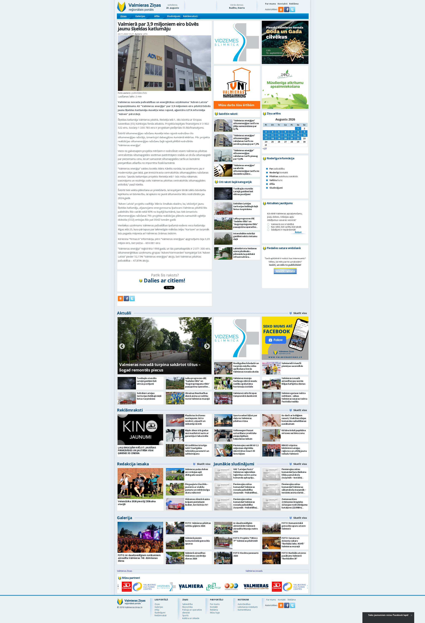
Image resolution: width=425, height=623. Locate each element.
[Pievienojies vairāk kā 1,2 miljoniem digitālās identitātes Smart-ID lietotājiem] (223, 450)
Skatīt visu (300, 313)
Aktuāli (124, 313)
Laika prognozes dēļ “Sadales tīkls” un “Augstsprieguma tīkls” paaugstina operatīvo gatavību (245, 224)
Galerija (124, 517)
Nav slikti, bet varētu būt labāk (286, 226)
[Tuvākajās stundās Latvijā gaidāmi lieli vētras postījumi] (223, 193)
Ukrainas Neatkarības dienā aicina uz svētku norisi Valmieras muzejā (197, 396)
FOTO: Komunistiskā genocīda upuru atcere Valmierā (294, 525)
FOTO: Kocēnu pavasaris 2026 (245, 554)
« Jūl (265, 148)
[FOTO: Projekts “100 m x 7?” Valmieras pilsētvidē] (223, 543)
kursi (275, 180)
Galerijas (140, 16)
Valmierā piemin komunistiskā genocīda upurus (197, 540)
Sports (185, 615)
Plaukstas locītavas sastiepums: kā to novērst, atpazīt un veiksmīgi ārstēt (195, 419)
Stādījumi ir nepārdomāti (283, 229)
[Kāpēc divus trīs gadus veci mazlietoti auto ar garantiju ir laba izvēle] (175, 435)
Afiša (157, 16)
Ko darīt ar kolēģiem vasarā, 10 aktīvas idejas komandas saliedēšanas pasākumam (294, 419)
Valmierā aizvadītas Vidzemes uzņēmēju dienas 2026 (195, 555)
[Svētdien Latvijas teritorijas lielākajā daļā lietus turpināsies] (223, 208)
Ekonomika (187, 607)
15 (298, 135)
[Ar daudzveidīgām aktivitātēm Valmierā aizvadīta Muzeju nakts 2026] (223, 528)
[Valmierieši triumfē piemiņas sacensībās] (271, 368)
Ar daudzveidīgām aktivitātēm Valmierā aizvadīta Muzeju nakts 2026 (245, 527)
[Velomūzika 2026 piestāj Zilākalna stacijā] (140, 483)
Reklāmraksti (190, 16)
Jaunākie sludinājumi (234, 464)
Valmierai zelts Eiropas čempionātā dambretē (245, 394)
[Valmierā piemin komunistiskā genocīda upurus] (175, 543)
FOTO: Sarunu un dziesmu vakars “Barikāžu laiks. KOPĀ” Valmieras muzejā (293, 542)
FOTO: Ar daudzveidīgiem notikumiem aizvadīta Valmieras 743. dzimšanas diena (139, 558)
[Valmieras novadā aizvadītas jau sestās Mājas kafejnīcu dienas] (271, 383)
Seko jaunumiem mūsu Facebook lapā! (388, 615)
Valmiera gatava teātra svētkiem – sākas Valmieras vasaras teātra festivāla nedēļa (294, 397)
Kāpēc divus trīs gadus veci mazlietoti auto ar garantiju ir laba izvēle (197, 433)
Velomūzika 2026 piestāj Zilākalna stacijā (137, 503)
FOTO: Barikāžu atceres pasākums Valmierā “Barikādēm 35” (294, 555)
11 (272, 135)
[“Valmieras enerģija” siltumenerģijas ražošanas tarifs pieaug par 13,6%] (223, 155)
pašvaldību (277, 168)
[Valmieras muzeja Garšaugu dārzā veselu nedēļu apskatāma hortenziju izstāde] (223, 383)
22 (298, 138)
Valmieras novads (254, 571)
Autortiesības (244, 604)
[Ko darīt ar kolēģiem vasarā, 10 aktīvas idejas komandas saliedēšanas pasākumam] (271, 420)
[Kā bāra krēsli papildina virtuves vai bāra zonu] (271, 435)
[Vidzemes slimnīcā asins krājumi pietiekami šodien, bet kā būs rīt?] (175, 504)
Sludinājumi (173, 16)
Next (207, 346)
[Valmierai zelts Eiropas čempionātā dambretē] (223, 398)
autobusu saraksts (283, 176)
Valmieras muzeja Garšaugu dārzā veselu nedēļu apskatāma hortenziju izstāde (245, 382)
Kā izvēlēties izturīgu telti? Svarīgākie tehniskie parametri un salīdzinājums (197, 449)
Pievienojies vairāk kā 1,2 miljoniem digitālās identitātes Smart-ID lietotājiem (245, 449)
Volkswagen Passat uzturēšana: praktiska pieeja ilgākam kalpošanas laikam (244, 434)
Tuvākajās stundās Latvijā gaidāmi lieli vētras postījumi (243, 191)
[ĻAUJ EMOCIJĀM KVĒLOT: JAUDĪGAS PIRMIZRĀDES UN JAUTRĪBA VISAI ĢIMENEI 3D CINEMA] (140, 430)
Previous (122, 346)
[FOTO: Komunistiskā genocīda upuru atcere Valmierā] (271, 528)
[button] (287, 11)
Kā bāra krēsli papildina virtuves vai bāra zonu (294, 432)
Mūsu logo (215, 612)
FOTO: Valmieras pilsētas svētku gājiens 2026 (198, 524)
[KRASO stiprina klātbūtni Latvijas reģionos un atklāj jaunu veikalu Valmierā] (271, 450)
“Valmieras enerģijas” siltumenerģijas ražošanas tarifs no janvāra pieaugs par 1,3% (246, 139)
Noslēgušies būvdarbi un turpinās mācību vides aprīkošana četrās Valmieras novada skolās (246, 367)
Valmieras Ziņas (124, 571)
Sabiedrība (187, 604)
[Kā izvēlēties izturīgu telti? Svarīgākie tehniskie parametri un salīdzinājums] (175, 450)
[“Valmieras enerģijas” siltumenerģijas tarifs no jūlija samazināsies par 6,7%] (223, 125)
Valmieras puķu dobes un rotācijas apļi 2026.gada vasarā (196, 472)
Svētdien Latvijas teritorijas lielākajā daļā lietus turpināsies (245, 206)
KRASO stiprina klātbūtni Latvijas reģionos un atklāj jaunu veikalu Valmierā (294, 449)
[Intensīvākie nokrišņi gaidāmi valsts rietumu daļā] (223, 238)
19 (279, 138)
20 (285, 138)
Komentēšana (244, 609)
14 (292, 135)
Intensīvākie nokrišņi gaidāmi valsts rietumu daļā (245, 236)
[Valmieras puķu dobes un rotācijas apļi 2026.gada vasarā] (175, 474)
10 (266, 135)
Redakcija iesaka (133, 464)
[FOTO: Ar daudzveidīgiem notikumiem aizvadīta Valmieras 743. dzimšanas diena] (140, 537)
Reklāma (293, 3)
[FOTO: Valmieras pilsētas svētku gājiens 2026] (175, 528)
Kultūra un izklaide (190, 618)
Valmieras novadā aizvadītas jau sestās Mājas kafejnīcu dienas (293, 381)
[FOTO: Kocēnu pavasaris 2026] (223, 558)
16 (304, 135)
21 (292, 138)
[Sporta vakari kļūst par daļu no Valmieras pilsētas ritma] (223, 420)
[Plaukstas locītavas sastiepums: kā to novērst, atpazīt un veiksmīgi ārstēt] (175, 420)
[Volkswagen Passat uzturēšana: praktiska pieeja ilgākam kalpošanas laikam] (223, 435)
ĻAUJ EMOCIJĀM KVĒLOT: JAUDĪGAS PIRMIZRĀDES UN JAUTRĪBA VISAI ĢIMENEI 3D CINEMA (137, 450)
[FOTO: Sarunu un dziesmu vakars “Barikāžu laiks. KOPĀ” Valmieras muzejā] (271, 543)
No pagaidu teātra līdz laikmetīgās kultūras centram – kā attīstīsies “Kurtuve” (161, 367)
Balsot (298, 232)
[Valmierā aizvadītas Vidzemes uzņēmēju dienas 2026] (175, 558)
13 (285, 135)
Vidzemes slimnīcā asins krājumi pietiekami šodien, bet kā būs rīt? (197, 502)
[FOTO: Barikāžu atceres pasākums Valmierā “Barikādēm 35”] (271, 558)
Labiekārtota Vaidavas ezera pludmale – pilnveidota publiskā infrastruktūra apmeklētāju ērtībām (245, 254)
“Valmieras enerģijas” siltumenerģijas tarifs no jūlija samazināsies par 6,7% (246, 124)
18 (272, 138)
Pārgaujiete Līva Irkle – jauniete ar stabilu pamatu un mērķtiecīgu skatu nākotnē (197, 488)
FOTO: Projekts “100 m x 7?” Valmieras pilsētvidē (245, 539)
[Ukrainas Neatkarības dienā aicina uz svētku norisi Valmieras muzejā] (175, 398)
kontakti (278, 172)
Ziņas (123, 16)
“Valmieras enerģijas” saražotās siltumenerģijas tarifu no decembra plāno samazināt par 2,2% (246, 171)
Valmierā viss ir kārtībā (282, 224)
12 (279, 135)
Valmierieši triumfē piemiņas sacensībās (292, 364)
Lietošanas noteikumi (248, 607)
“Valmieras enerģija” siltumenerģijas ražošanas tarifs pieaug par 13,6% (245, 154)
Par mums (270, 3)
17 (266, 138)
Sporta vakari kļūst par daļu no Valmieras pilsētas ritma (245, 418)
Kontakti (283, 3)
